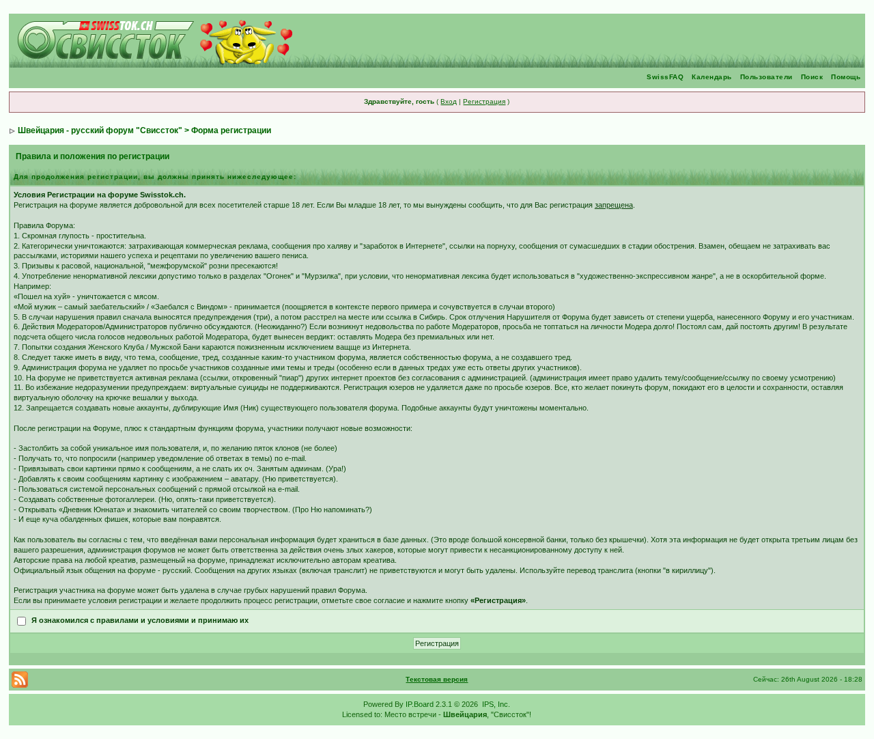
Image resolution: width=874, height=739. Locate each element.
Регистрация (484, 101)
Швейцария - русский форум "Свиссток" (100, 130)
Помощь (845, 77)
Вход (448, 101)
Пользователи (766, 77)
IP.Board (420, 704)
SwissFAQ (665, 77)
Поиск (812, 77)
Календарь (712, 77)
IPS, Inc (495, 704)
